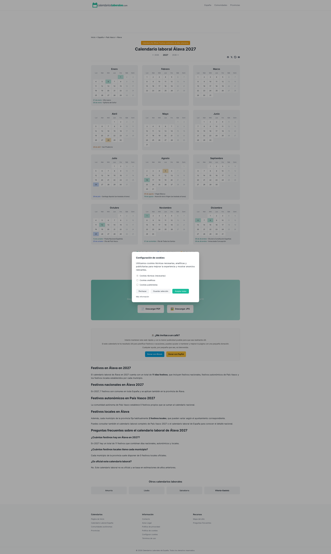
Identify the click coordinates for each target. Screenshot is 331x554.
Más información (142, 297)
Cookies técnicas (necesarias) (153, 276)
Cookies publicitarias (149, 285)
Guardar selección (160, 291)
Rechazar (142, 291)
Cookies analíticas (147, 280)
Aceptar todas (180, 291)
